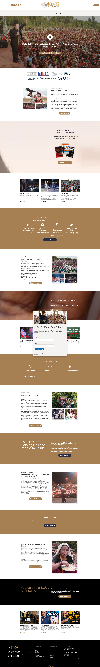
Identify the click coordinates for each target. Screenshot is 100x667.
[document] (50, 333)
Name (36, 337)
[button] (65, 312)
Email (36, 343)
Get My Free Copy (39, 349)
